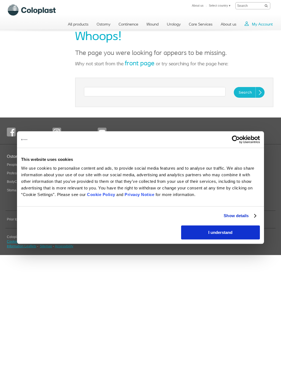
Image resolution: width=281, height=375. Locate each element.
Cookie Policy (101, 194)
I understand (220, 232)
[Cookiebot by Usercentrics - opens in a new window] (236, 139)
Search (245, 93)
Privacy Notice (139, 194)
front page (139, 63)
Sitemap (46, 246)
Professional (16, 173)
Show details (236, 215)
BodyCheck (15, 182)
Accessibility (64, 246)
